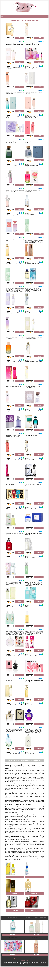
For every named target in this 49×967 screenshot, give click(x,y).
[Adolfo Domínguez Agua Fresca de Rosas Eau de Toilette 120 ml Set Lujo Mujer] (14, 127)
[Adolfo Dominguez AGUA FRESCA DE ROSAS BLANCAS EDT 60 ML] (14, 54)
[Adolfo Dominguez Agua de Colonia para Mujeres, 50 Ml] (14, 225)
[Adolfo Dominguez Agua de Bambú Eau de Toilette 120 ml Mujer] (14, 103)
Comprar (19, 37)
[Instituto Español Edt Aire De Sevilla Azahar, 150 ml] (14, 519)
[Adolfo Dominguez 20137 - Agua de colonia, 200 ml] (34, 446)
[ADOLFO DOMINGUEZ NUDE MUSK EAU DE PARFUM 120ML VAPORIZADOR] (34, 103)
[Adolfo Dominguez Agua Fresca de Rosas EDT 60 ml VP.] (34, 299)
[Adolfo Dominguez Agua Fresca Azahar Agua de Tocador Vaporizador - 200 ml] (34, 323)
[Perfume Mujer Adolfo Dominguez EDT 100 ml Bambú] (14, 372)
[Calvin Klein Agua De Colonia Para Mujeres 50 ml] (34, 885)
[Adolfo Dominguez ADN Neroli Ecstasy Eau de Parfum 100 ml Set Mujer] (34, 54)
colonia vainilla (36, 938)
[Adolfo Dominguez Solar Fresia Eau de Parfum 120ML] (34, 127)
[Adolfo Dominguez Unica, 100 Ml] (34, 421)
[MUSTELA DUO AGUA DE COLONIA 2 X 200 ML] (34, 868)
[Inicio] (24, 12)
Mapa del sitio (24, 960)
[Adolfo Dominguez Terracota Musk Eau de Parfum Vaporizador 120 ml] (14, 78)
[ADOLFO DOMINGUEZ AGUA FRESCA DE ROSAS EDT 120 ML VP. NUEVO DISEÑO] (34, 348)
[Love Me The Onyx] (14, 666)
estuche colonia (13, 938)
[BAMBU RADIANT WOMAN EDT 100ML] (34, 250)
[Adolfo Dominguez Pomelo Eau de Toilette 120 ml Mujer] (14, 446)
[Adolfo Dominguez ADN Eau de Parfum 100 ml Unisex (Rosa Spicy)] (34, 176)
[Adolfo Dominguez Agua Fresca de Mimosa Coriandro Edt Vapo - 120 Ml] (34, 372)
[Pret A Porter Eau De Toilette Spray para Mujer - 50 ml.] (34, 470)
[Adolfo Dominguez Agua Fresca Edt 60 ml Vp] (34, 397)
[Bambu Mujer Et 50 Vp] (14, 470)
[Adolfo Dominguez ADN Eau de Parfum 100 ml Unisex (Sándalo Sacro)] (14, 348)
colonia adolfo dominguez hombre (36, 917)
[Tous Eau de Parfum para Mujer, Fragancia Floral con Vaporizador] (14, 691)
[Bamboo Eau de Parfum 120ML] (14, 152)
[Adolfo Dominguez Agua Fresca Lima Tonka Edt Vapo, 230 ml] (34, 519)
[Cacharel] (14, 544)
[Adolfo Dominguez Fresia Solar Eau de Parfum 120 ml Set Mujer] (34, 666)
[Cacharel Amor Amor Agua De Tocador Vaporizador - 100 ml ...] (34, 902)
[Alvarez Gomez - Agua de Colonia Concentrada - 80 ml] (14, 868)
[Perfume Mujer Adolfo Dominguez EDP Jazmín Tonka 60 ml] (14, 397)
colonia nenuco (12, 917)
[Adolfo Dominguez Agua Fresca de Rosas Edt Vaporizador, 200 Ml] (14, 299)
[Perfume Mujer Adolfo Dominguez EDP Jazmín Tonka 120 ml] (34, 78)
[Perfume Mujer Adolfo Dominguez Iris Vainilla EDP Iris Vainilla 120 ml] (14, 323)
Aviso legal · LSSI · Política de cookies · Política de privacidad (24, 958)
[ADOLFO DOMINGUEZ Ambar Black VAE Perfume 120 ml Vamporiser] (34, 152)
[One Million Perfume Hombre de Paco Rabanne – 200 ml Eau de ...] (14, 885)
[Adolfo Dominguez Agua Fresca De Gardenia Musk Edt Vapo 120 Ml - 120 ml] (14, 176)
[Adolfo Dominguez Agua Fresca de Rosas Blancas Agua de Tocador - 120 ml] (14, 201)
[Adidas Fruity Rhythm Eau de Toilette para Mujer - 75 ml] (34, 642)
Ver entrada (15, 877)
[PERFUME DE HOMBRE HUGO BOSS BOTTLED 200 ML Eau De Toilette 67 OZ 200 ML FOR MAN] (14, 902)
